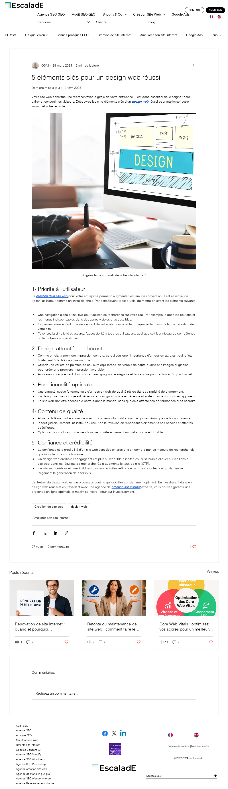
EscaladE (198, 758)
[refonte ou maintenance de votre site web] (114, 598)
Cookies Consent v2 (28, 749)
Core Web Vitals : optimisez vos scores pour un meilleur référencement (184, 626)
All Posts (10, 35)
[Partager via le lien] (66, 533)
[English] (218, 17)
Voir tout (213, 572)
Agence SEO (23, 730)
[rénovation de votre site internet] (42, 598)
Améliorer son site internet (158, 35)
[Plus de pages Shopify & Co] (126, 14)
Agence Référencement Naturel (35, 783)
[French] (210, 17)
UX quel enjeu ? (36, 35)
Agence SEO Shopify (28, 754)
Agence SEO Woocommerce (33, 778)
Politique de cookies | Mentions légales (189, 746)
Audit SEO (22, 725)
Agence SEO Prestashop (31, 764)
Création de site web (49, 506)
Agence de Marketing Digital (33, 773)
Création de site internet (114, 35)
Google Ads (194, 35)
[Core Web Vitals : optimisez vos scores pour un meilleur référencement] (186, 598)
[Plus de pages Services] (89, 22)
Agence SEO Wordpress (30, 759)
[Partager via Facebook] (34, 533)
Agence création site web (31, 769)
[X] (114, 733)
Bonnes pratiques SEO (73, 35)
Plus (215, 35)
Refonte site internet (28, 744)
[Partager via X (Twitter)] (45, 533)
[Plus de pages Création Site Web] (164, 14)
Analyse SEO (24, 735)
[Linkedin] (123, 733)
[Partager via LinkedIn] (55, 533)
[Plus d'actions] (193, 65)
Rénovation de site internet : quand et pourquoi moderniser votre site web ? (40, 626)
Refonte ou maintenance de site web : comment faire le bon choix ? (112, 626)
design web (79, 506)
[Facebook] (105, 733)
